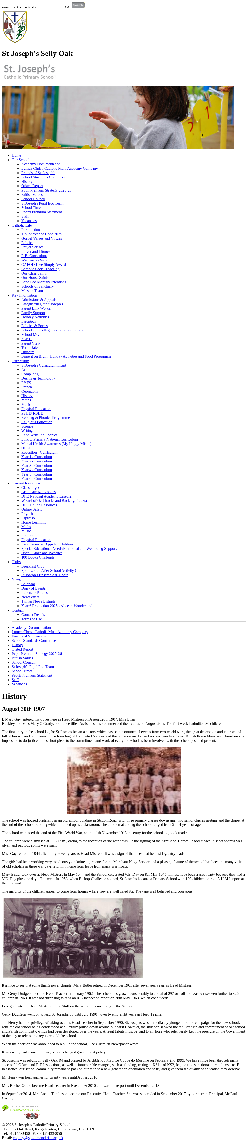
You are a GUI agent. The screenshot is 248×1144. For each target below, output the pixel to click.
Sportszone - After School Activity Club (51, 570)
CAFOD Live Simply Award (43, 264)
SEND (26, 339)
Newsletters (30, 597)
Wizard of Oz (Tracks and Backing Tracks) (54, 501)
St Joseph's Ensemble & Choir (44, 575)
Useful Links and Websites (41, 553)
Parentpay (29, 321)
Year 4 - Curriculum (36, 470)
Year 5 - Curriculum (36, 474)
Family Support (33, 313)
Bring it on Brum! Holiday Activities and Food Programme (66, 356)
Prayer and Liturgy (35, 251)
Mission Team (32, 291)
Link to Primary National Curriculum (49, 439)
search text (10, 7)
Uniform (27, 352)
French (26, 387)
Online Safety (31, 509)
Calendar (28, 584)
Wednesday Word (34, 260)
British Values (32, 194)
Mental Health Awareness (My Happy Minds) (56, 444)
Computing (30, 374)
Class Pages (30, 487)
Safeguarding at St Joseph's (42, 304)
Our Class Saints (34, 273)
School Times (31, 208)
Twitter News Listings (38, 601)
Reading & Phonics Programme (45, 417)
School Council (33, 199)
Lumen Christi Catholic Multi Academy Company (59, 168)
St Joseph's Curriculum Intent (43, 365)
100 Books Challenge (37, 557)
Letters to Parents (34, 593)
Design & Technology (38, 378)
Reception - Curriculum (39, 452)
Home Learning (33, 522)
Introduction (30, 230)
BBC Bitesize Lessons (38, 492)
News (16, 579)
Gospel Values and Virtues (41, 238)
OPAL (26, 448)
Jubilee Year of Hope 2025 (41, 234)
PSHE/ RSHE (32, 413)
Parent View (30, 343)
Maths (26, 400)
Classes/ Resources (26, 483)
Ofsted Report (32, 186)
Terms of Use (31, 619)
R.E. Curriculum (34, 256)
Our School (20, 160)
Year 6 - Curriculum (36, 478)
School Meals (31, 334)
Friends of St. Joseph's (38, 173)
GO (68, 7)
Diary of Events (33, 588)
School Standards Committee (43, 177)
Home (16, 155)
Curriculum (20, 361)
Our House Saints (34, 278)
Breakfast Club (32, 566)
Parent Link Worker (36, 308)
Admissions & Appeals (38, 300)
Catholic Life (22, 225)
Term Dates (30, 348)
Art (23, 370)
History (27, 181)
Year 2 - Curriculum (36, 461)
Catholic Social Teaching (40, 269)
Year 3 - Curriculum (36, 465)
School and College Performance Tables (52, 330)
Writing (27, 431)
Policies (27, 243)
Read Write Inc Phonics (39, 435)
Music (26, 404)
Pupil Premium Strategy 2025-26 (46, 190)
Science (27, 426)
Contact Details (33, 615)
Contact (17, 610)
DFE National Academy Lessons (46, 496)
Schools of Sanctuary (37, 286)
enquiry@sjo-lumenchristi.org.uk (38, 1138)
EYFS (26, 383)
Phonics (27, 535)
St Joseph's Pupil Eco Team (42, 203)
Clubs (16, 562)
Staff (25, 216)
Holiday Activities (35, 317)
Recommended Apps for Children (47, 544)
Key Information (24, 295)
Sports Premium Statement (41, 212)
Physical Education (36, 409)
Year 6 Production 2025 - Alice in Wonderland (56, 606)
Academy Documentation (41, 164)
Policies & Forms (34, 326)
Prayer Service (32, 247)
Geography (30, 391)
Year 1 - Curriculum (36, 457)
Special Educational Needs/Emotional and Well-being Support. (69, 548)
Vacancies (29, 221)
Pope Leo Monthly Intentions (43, 282)
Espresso (28, 518)
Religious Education (36, 422)
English (27, 514)
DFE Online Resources (39, 505)
